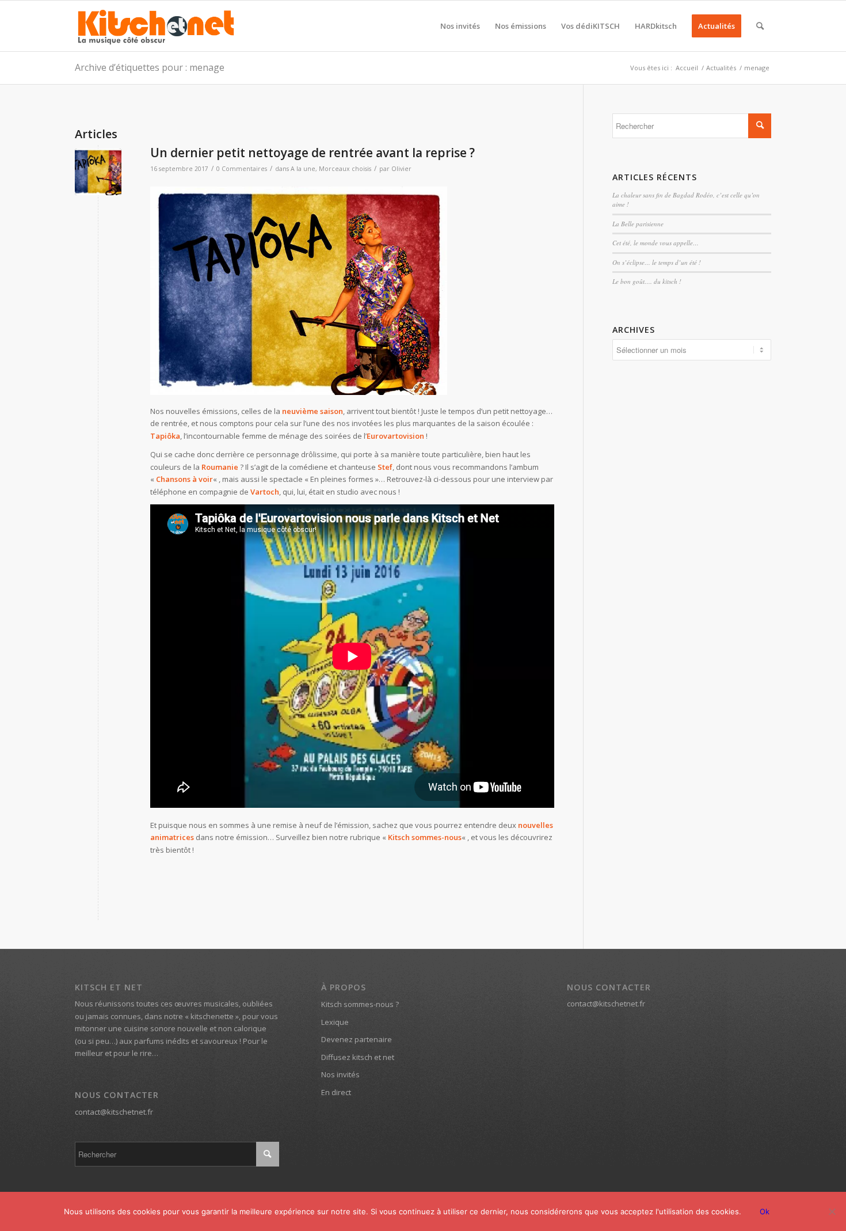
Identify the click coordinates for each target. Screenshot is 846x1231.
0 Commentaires (241, 169)
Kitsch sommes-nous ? (360, 1004)
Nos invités (340, 1074)
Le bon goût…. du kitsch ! (646, 281)
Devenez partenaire (356, 1039)
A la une (303, 169)
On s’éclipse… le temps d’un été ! (656, 262)
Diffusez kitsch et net (357, 1057)
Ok (764, 1211)
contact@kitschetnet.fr (114, 1112)
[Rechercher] (760, 26)
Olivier (401, 169)
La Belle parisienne (638, 223)
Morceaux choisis (345, 169)
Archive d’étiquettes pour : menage (149, 67)
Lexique (335, 1022)
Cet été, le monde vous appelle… (655, 242)
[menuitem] (460, 26)
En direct (336, 1092)
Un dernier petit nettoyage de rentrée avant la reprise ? (312, 153)
